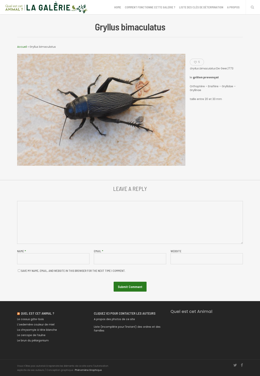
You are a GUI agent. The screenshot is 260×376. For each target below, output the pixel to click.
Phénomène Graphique (88, 370)
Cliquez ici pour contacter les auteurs (125, 313)
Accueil (22, 47)
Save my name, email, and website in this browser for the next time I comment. (73, 270)
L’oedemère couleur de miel (35, 324)
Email (98, 251)
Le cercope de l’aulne (31, 335)
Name (21, 251)
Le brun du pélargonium (33, 340)
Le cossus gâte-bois (30, 319)
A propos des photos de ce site (114, 319)
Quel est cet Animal (191, 311)
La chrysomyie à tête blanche (37, 330)
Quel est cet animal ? (37, 313)
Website (176, 251)
